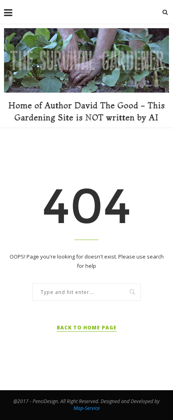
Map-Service (87, 408)
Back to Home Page (87, 327)
